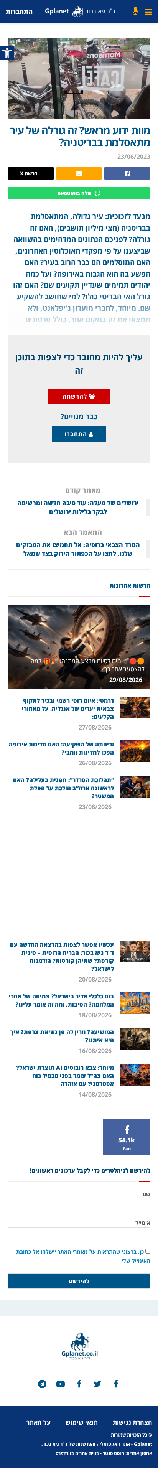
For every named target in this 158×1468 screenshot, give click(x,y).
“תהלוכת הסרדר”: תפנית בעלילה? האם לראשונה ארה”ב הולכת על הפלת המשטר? (63, 788)
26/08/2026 (96, 763)
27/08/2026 (96, 727)
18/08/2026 (96, 1015)
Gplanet (143, 1444)
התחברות (19, 11)
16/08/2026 (96, 1050)
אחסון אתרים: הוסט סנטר (127, 1453)
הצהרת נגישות (132, 1422)
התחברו (76, 434)
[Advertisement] (79, 879)
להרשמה (76, 396)
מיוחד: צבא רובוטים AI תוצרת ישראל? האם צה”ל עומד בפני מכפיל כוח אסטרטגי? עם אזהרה (65, 1075)
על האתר (38, 1422)
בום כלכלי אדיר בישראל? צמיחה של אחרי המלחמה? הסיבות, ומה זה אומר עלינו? (61, 1000)
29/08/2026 (126, 680)
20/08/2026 (96, 979)
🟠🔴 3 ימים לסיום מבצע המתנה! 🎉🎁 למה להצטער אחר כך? (88, 665)
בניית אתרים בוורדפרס (77, 1453)
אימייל (142, 1222)
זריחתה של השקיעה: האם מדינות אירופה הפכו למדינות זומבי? (61, 748)
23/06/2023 (133, 156)
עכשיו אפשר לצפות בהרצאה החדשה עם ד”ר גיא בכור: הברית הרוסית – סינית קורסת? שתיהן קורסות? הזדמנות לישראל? (62, 956)
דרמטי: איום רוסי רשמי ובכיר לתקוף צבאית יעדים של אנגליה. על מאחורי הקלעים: (68, 708)
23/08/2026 (96, 806)
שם (146, 1194)
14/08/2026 (96, 1094)
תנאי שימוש (82, 1422)
